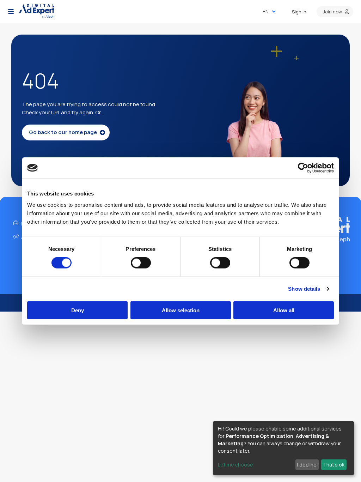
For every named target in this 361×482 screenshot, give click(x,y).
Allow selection (181, 310)
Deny (77, 310)
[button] (11, 11)
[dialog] (283, 448)
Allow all (283, 310)
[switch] (141, 263)
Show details (304, 289)
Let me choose (235, 464)
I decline (307, 464)
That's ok (333, 464)
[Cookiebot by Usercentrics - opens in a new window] (303, 168)
